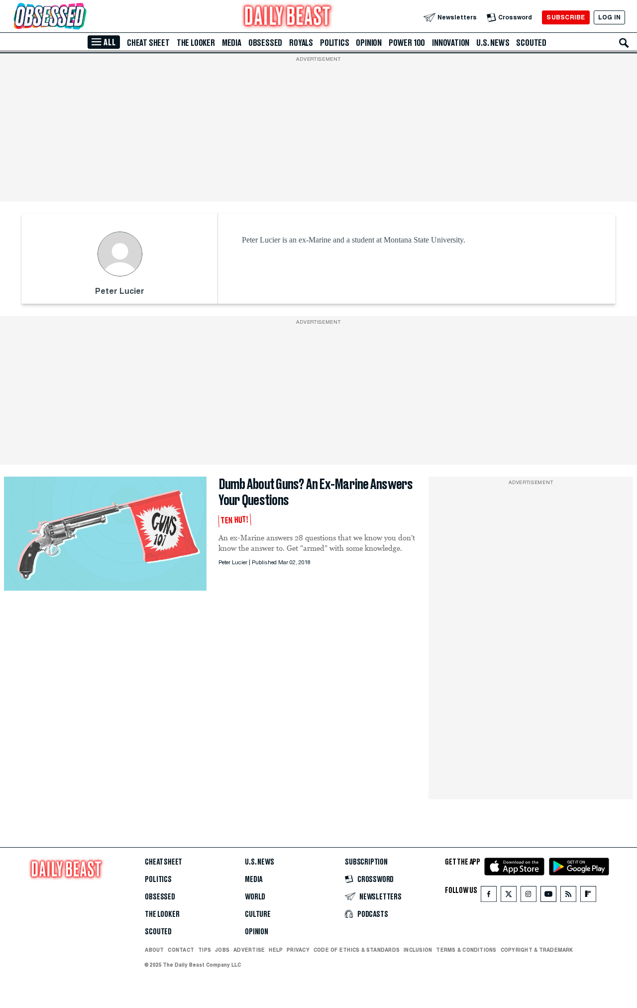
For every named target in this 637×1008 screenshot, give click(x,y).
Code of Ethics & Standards (357, 950)
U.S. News (492, 42)
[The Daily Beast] (287, 17)
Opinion (369, 42)
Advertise (249, 950)
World (255, 897)
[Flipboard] (588, 896)
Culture (258, 914)
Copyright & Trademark (537, 950)
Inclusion (418, 950)
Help (276, 950)
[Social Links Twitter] (509, 896)
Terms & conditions (466, 950)
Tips (204, 950)
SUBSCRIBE (565, 17)
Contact (181, 950)
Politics (334, 42)
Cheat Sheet (148, 42)
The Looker (196, 42)
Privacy (298, 950)
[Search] (624, 43)
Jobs (222, 950)
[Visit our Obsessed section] (81, 17)
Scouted (531, 42)
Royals (301, 42)
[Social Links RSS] (568, 896)
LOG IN (609, 17)
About (154, 950)
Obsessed (265, 42)
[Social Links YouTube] (548, 896)
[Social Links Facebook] (489, 896)
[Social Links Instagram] (528, 896)
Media (231, 42)
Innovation (450, 42)
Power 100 (407, 42)
